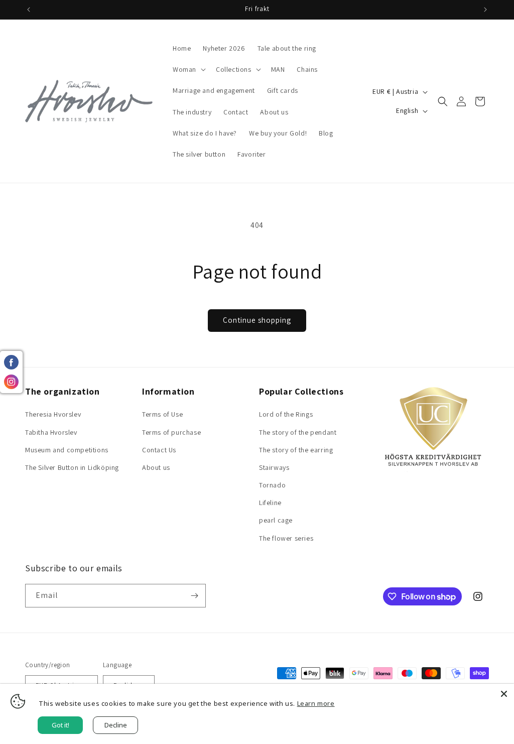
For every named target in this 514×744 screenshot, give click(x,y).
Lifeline (270, 502)
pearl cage (276, 520)
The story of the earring (296, 449)
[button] (188, 69)
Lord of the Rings (286, 414)
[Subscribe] (194, 595)
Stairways (274, 467)
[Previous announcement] (29, 9)
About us (156, 467)
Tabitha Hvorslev (51, 432)
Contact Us (159, 449)
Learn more (316, 703)
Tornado (272, 484)
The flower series (286, 538)
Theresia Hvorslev (53, 414)
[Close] (504, 694)
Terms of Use (162, 414)
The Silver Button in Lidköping (72, 467)
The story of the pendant (297, 432)
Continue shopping (257, 320)
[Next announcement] (485, 9)
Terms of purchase (171, 432)
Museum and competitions (66, 449)
